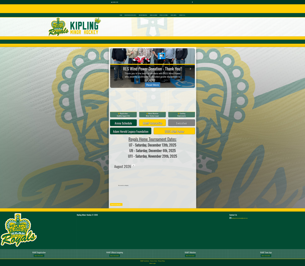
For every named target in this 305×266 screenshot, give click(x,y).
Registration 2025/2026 (130, 15)
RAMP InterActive (144, 261)
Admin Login (152, 263)
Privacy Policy (161, 261)
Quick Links (173, 15)
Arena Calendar (153, 15)
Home (121, 15)
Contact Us (182, 15)
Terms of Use (153, 261)
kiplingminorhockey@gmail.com (240, 218)
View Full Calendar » (116, 204)
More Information (39, 255)
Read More (152, 85)
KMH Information (143, 15)
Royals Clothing (163, 15)
